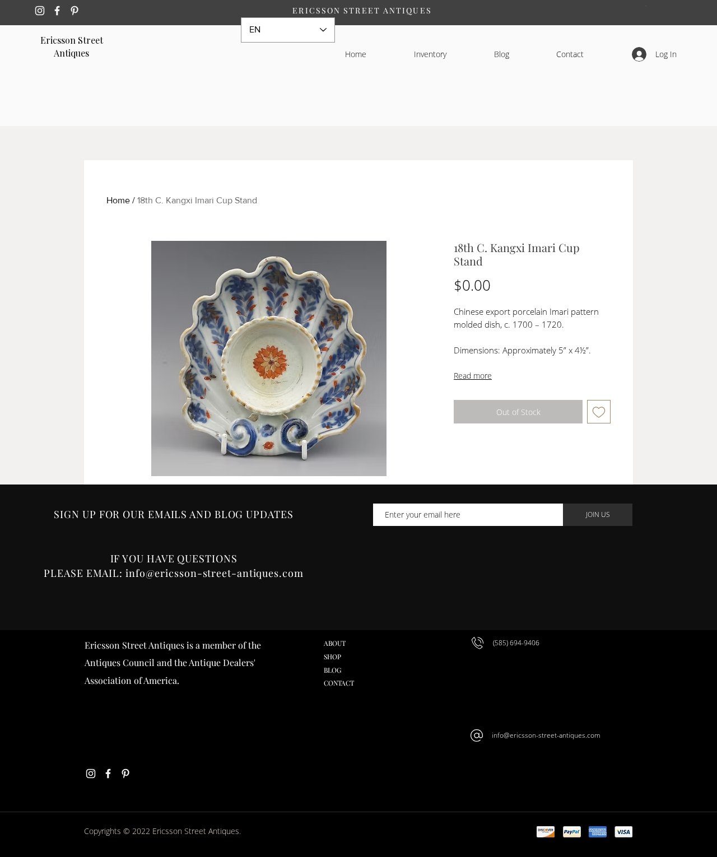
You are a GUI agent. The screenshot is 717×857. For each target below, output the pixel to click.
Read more (473, 375)
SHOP (332, 656)
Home (118, 200)
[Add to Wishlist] (599, 411)
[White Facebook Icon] (57, 10)
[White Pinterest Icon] (74, 10)
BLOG (332, 669)
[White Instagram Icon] (40, 10)
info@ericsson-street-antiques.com (546, 735)
